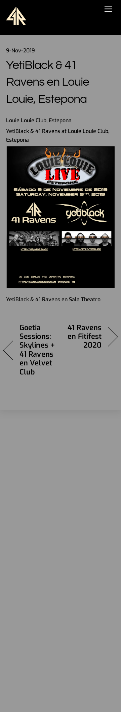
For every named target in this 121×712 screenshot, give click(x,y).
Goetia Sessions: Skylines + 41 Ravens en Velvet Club (37, 349)
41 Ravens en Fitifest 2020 (83, 336)
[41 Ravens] (16, 21)
